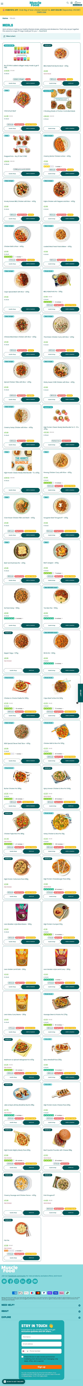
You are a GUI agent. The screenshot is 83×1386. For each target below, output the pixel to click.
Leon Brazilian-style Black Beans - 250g (17, 924)
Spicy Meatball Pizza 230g (53, 1060)
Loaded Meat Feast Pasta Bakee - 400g (57, 246)
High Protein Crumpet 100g (53, 924)
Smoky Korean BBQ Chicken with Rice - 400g (20, 201)
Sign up (41, 1366)
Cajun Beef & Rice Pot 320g (53, 698)
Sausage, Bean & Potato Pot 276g (55, 1014)
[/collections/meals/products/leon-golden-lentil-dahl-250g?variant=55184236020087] (22, 957)
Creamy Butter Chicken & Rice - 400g (57, 156)
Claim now (41, 12)
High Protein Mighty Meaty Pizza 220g (17, 1150)
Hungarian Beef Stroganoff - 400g (56, 518)
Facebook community (17, 1276)
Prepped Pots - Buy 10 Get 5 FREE (15, 156)
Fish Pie (6, 1240)
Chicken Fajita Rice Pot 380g (14, 834)
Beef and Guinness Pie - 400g (14, 563)
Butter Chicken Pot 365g (12, 788)
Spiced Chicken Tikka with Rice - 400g (17, 382)
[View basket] (76, 2)
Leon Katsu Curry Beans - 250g (15, 1014)
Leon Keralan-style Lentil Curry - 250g (57, 969)
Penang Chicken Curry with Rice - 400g (57, 472)
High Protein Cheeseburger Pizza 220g (57, 879)
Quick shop (12, 83)
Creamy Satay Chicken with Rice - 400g (18, 427)
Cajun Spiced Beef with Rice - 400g (16, 292)
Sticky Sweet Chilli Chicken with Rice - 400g (59, 382)
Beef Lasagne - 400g (51, 563)
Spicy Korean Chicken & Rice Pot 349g (57, 788)
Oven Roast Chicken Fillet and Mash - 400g (19, 518)
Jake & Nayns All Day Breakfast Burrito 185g (19, 1105)
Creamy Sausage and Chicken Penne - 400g (20, 1195)
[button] (13, 1381)
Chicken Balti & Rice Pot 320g (54, 743)
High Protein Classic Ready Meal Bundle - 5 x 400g (21, 473)
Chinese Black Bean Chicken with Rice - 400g (20, 337)
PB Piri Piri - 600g (49, 653)
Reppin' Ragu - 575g (11, 653)
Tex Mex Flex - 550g (50, 608)
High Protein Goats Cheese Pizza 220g (57, 1105)
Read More (43, 31)
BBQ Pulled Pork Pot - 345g (53, 291)
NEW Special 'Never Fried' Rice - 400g (17, 743)
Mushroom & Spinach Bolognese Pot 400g (19, 1060)
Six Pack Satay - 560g (11, 608)
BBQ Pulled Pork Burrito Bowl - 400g (56, 66)
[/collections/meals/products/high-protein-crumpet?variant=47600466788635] (61, 912)
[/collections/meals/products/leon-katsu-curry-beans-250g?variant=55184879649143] (22, 1003)
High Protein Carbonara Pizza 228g (16, 879)
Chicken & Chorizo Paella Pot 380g (16, 698)
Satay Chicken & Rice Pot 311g (54, 834)
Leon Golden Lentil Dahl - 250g (15, 969)
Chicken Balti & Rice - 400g (13, 246)
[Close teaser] (77, 703)
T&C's (42, 1376)
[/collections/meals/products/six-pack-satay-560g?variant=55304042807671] (22, 596)
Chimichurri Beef (10, 111)
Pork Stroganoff (49, 1195)
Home (5, 18)
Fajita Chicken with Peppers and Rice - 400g (59, 201)
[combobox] (25, 1351)
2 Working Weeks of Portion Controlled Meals (59, 111)
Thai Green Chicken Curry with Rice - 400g (59, 337)
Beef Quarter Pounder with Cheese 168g (58, 1150)
